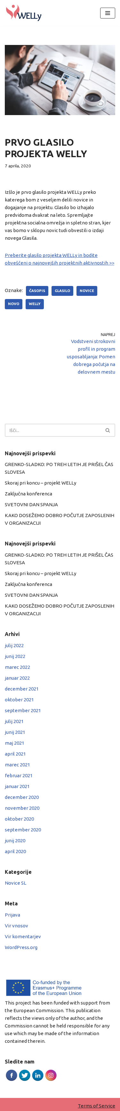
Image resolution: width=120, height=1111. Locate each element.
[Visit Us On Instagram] (50, 1080)
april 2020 (15, 851)
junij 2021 (15, 732)
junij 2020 (15, 840)
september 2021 (23, 710)
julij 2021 (14, 721)
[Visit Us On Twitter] (24, 1080)
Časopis (37, 291)
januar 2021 (17, 786)
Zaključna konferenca (28, 493)
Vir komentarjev (23, 936)
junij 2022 (15, 656)
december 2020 (22, 797)
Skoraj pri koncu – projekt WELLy (40, 483)
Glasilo (62, 291)
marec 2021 (17, 764)
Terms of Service (96, 1105)
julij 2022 (14, 645)
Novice (87, 291)
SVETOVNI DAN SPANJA (31, 504)
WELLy (35, 304)
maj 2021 (14, 743)
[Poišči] (108, 430)
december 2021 (22, 688)
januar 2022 (17, 678)
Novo (13, 304)
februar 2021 (19, 775)
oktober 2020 (19, 819)
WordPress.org (21, 947)
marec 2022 (17, 667)
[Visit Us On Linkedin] (37, 1080)
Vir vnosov (16, 925)
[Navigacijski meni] (107, 13)
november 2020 (22, 808)
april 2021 (15, 754)
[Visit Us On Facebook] (11, 1080)
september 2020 (23, 829)
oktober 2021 (19, 699)
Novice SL (15, 883)
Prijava (12, 914)
